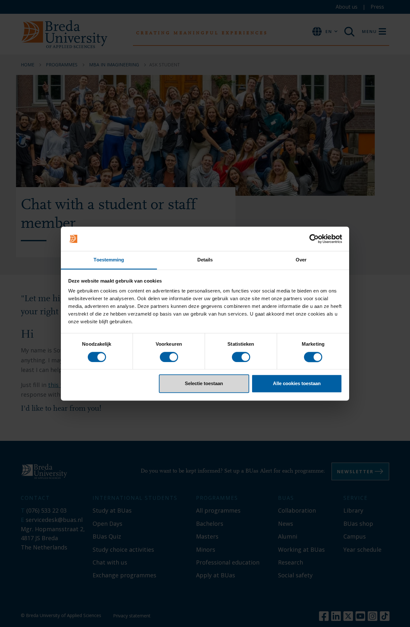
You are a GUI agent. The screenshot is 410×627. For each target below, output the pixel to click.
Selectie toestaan (204, 383)
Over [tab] (301, 260)
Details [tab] (205, 260)
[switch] (169, 357)
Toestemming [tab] (109, 260)
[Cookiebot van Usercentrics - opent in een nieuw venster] (314, 238)
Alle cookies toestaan (297, 383)
